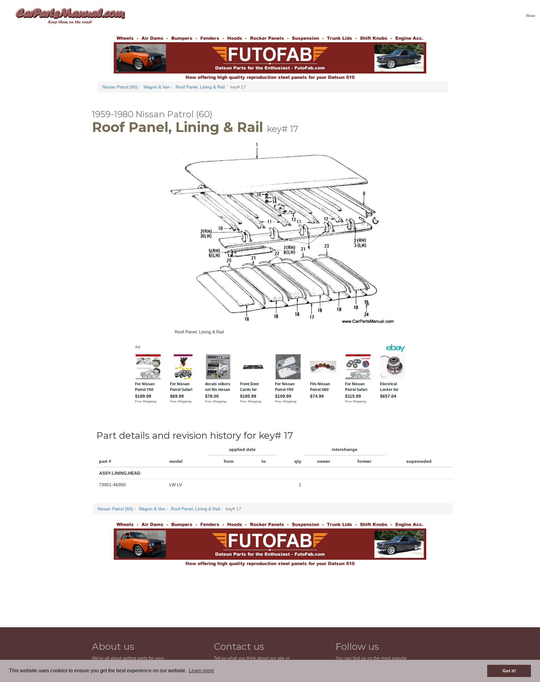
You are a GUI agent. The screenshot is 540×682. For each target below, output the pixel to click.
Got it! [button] (509, 670)
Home (530, 15)
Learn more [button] (201, 670)
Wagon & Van (156, 86)
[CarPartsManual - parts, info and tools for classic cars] (70, 16)
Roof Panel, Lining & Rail (200, 86)
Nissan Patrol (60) (120, 86)
